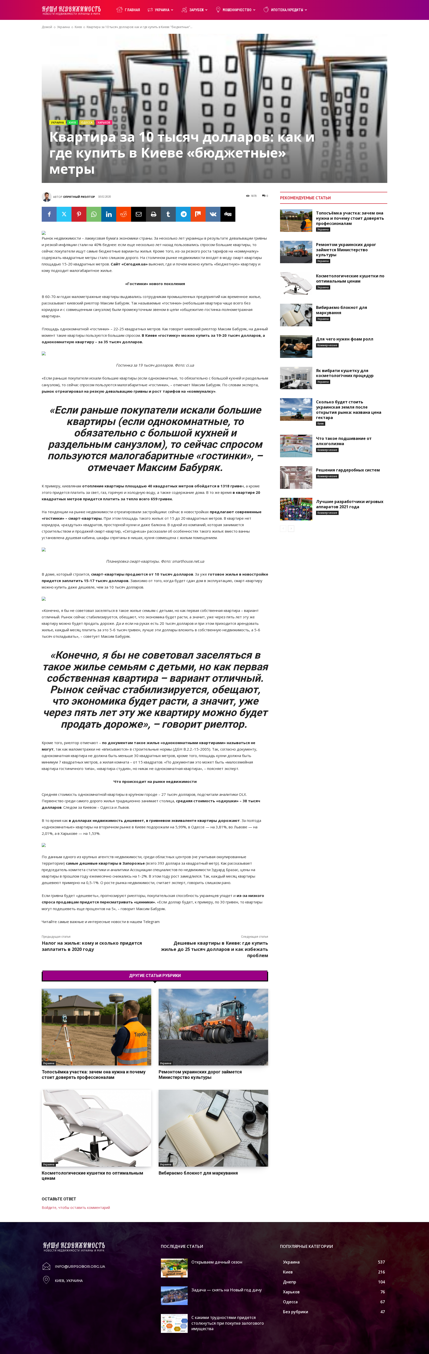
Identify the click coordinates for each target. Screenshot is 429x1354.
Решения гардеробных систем (348, 470)
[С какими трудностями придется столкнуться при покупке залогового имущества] (174, 1323)
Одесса (86, 122)
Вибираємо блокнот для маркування (198, 1173)
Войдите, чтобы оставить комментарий (76, 1207)
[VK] (213, 214)
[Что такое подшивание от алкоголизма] (296, 446)
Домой (47, 27)
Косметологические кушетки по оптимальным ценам (92, 1175)
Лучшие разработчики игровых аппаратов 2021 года (349, 504)
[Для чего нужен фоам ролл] (296, 346)
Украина (162, 9)
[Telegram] (183, 214)
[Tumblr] (168, 214)
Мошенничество (237, 9)
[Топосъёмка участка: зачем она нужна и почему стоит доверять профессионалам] (96, 1027)
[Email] (138, 214)
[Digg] (227, 214)
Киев (78, 27)
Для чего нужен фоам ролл (344, 339)
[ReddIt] (123, 214)
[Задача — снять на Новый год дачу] (174, 1295)
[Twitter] (64, 214)
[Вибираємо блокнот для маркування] (213, 1128)
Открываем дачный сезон (216, 1262)
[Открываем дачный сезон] (174, 1268)
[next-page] (291, 528)
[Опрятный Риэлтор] (47, 197)
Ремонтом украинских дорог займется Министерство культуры (200, 1074)
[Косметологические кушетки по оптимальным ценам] (96, 1128)
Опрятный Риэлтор (79, 197)
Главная (132, 9)
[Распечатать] (153, 214)
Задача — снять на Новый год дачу (226, 1290)
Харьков (104, 122)
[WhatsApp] (93, 214)
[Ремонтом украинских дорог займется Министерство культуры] (213, 1027)
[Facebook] (49, 214)
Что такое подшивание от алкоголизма (344, 441)
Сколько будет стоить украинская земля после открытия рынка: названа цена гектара (348, 409)
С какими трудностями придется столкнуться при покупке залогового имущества (227, 1323)
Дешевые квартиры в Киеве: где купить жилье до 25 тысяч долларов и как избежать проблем (214, 949)
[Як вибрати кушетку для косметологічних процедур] (296, 378)
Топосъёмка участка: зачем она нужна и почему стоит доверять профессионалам (93, 1074)
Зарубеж (196, 9)
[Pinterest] (79, 214)
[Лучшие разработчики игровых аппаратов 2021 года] (296, 509)
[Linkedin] (108, 214)
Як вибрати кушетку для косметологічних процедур (345, 373)
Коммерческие (327, 345)
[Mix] (198, 214)
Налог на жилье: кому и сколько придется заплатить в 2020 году (92, 946)
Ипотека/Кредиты (287, 9)
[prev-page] (283, 528)
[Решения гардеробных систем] (296, 477)
